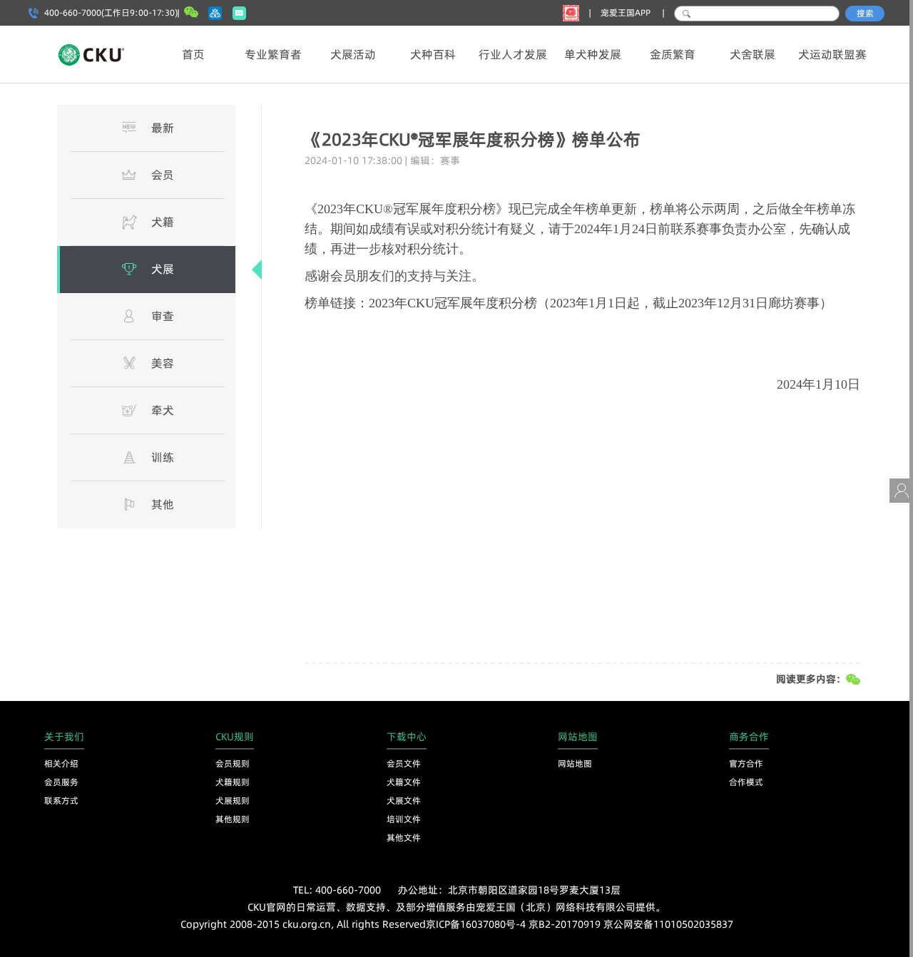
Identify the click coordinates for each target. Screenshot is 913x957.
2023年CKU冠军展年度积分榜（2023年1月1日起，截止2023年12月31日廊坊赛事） (600, 303)
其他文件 (404, 837)
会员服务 (61, 782)
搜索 (865, 13)
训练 (162, 457)
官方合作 (746, 763)
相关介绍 (61, 763)
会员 (162, 175)
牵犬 (162, 410)
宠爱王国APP (627, 12)
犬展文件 (404, 800)
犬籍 (162, 222)
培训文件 (404, 819)
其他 (162, 504)
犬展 (162, 269)
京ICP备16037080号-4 (476, 924)
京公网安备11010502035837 (668, 924)
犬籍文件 (404, 782)
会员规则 (232, 763)
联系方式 (61, 800)
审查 (162, 316)
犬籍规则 (232, 782)
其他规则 (232, 819)
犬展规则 (232, 800)
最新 (162, 127)
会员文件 (404, 763)
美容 (162, 363)
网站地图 (575, 763)
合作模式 (746, 782)
